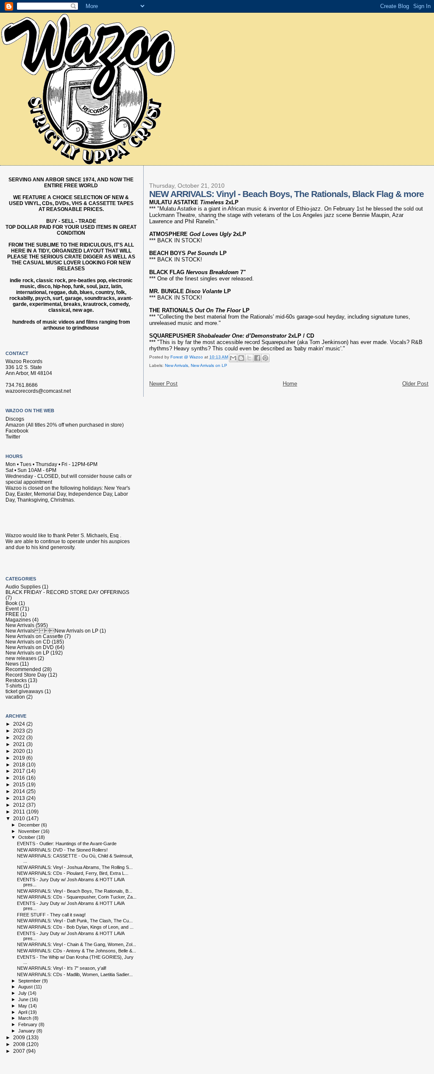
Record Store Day (26, 674)
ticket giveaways (24, 691)
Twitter (13, 437)
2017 (19, 771)
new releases (21, 658)
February (28, 1024)
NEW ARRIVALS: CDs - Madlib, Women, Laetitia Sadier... (75, 974)
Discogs (15, 419)
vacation (15, 696)
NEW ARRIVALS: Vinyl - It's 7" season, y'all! (61, 968)
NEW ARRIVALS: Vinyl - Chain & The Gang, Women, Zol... (76, 944)
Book (11, 603)
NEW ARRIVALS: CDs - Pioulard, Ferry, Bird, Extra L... (72, 873)
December (29, 824)
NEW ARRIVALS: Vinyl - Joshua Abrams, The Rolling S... (75, 867)
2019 (19, 757)
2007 (19, 1051)
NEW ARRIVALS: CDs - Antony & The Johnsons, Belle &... (76, 950)
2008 (19, 1044)
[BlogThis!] (241, 358)
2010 (19, 818)
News (12, 663)
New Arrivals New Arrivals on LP (52, 630)
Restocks (16, 680)
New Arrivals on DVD (30, 647)
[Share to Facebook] (257, 358)
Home (290, 383)
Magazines (18, 619)
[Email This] (233, 358)
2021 (19, 744)
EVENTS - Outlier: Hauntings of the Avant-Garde (67, 843)
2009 (19, 1037)
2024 (19, 724)
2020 (19, 751)
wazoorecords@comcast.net (38, 391)
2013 (19, 798)
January (27, 1030)
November (29, 831)
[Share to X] (249, 358)
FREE (12, 614)
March (25, 1018)
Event (12, 608)
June (24, 999)
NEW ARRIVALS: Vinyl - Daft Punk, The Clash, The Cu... (75, 920)
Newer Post (163, 383)
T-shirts (14, 685)
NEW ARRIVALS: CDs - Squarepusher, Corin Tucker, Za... (76, 896)
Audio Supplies (23, 586)
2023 (19, 730)
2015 (19, 784)
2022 (19, 737)
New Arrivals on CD (28, 641)
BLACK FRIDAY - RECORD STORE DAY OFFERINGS (67, 592)
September (30, 980)
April (23, 1012)
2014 (19, 791)
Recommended (23, 669)
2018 (19, 764)
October (27, 837)
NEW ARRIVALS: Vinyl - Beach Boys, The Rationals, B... (74, 891)
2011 (19, 811)
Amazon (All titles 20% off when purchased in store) (65, 425)
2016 (19, 777)
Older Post (415, 383)
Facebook (17, 431)
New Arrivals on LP (209, 365)
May (23, 1005)
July (23, 993)
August (26, 986)
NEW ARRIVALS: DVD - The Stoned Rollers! (62, 849)
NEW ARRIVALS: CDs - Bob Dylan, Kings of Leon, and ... (75, 927)
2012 (19, 805)
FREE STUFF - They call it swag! (51, 914)
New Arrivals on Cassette (34, 636)
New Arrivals (176, 365)
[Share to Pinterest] (265, 358)
